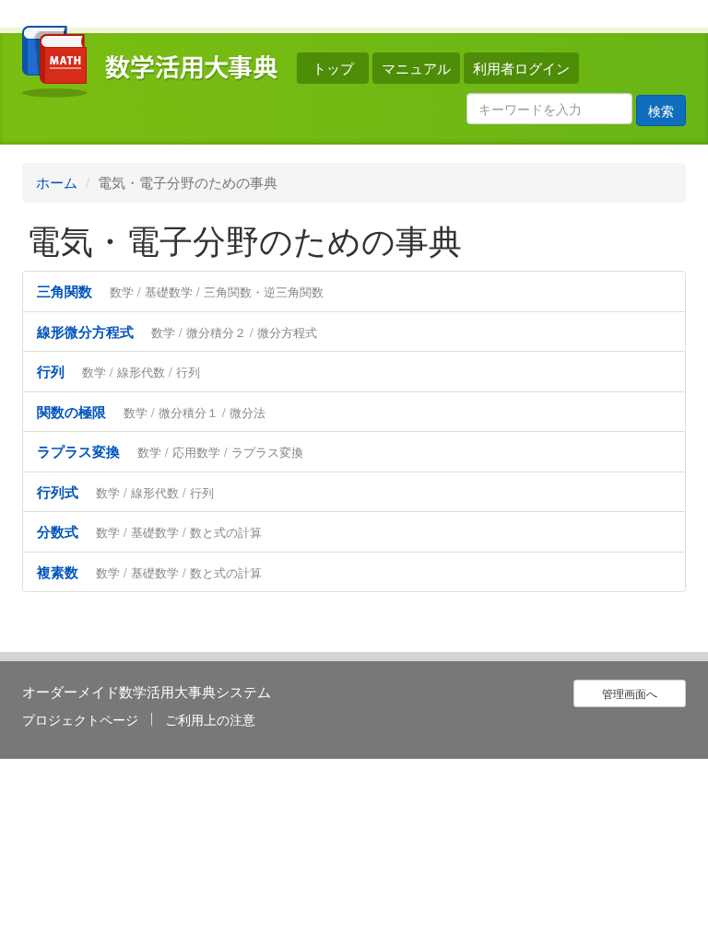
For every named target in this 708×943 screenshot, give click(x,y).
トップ (333, 67)
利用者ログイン (521, 67)
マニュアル (416, 67)
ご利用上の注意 (210, 719)
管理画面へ (629, 693)
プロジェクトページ (80, 719)
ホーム (56, 182)
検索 (661, 110)
